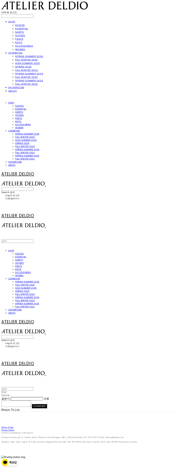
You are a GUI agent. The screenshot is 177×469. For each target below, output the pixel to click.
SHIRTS (19, 32)
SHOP (11, 21)
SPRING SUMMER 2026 (29, 56)
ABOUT (12, 91)
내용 (46, 398)
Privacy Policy (7, 430)
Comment (39, 406)
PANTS (19, 39)
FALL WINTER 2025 (26, 59)
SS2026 (20, 25)
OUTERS (20, 35)
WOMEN (20, 49)
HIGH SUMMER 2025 (27, 63)
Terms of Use (7, 427)
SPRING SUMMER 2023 (29, 80)
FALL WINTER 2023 (26, 77)
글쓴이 (5, 398)
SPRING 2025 (23, 66)
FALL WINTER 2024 (26, 70)
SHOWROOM (16, 87)
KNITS (18, 42)
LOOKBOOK (15, 53)
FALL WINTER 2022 (26, 84)
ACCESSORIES (24, 46)
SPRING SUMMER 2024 (29, 73)
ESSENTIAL (21, 28)
